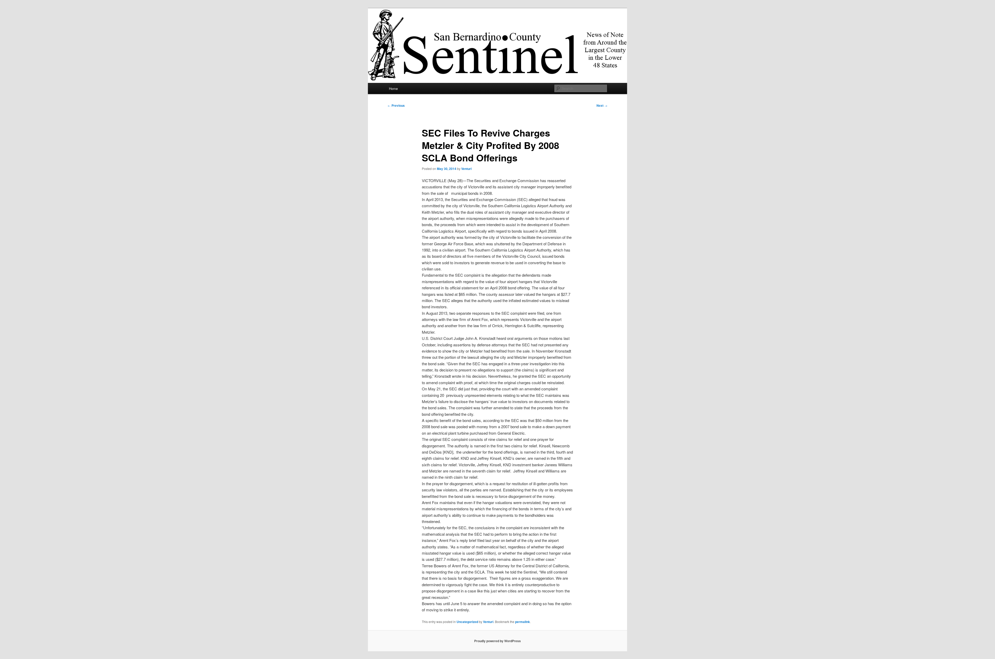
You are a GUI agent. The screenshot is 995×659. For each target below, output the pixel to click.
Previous (396, 105)
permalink (522, 621)
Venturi (466, 168)
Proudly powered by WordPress (497, 641)
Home (393, 88)
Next (601, 105)
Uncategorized (467, 621)
